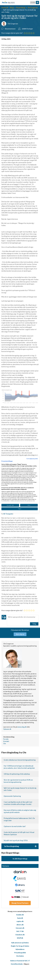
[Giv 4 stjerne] (31, 33)
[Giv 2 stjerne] (27, 33)
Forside (5, 739)
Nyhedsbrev (20, 949)
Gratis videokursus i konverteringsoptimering (20, 760)
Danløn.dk (20, 915)
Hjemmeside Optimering (12, 796)
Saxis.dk (20, 918)
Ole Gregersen (32, 8)
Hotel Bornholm (17, 964)
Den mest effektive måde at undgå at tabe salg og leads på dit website (20, 811)
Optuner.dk (7, 729)
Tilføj (34, 624)
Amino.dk (4, 8)
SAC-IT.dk (20, 931)
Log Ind (32, 2)
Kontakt (6, 741)
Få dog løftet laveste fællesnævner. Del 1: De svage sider (19, 819)
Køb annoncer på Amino (20, 943)
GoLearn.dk (20, 928)
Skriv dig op (20, 634)
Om (4, 743)
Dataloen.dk (20, 935)
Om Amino (20, 956)
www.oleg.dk (22, 727)
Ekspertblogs (20, 8)
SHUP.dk (20, 938)
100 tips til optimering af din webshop (17, 774)
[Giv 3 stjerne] (29, 33)
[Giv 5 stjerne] (34, 33)
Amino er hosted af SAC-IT (20, 961)
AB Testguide (8, 514)
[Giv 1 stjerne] (25, 33)
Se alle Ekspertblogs (20, 859)
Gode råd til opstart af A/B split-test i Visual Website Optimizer (19, 833)
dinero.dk (20, 925)
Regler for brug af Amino (20, 946)
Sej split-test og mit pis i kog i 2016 (16, 840)
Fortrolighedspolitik (32, 458)
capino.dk (20, 921)
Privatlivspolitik (20, 953)
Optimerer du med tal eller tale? (15, 826)
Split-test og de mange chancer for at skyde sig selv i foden (20, 789)
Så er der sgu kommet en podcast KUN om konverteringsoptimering (18, 781)
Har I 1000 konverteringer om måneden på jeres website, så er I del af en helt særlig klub (19, 767)
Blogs (12, 8)
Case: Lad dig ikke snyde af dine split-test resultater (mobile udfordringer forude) (18, 803)
